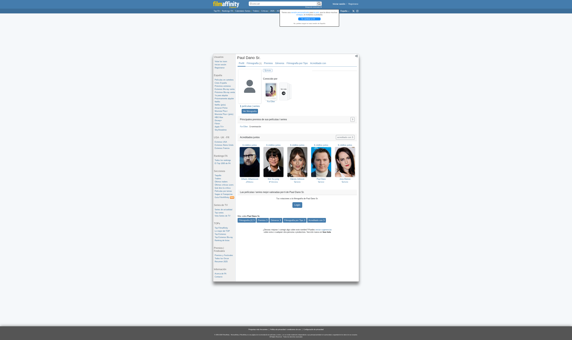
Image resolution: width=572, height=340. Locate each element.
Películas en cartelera (224, 80)
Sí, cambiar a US (308, 19)
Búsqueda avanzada (312, 7)
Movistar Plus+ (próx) (224, 114)
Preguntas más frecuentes (258, 329)
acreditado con (344, 137)
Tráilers (256, 11)
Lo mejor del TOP (222, 231)
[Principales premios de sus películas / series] (352, 119)
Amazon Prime (221, 108)
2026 (279, 11)
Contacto (218, 277)
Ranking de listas (222, 240)
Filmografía (254, 63)
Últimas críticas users (224, 185)
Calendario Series (242, 11)
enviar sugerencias (323, 230)
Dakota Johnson (297, 179)
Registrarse (353, 4)
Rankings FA (227, 11)
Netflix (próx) (220, 105)
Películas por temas (223, 191)
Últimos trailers (221, 182)
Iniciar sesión (220, 64)
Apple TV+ (219, 127)
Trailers (218, 178)
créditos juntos (250, 145)
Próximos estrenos (223, 86)
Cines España (221, 83)
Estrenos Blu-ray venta (224, 89)
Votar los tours (221, 61)
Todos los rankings (223, 160)
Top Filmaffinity (221, 228)
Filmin (217, 123)
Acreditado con (318, 63)
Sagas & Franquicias (224, 194)
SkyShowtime (221, 130)
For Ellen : (250, 126)
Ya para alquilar (221, 95)
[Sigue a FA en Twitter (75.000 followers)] (353, 11)
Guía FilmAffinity (224, 197)
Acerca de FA (220, 274)
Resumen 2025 (221, 261)
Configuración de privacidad (313, 329)
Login (297, 205)
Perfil (241, 63)
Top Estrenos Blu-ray (224, 237)
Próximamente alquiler (224, 98)
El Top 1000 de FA (223, 163)
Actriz (298, 182)
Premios (268, 63)
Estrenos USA (221, 142)
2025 (272, 11)
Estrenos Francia (222, 148)
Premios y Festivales (224, 255)
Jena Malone (344, 179)
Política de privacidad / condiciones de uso (285, 329)
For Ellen (271, 101)
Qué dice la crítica (222, 188)
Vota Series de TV (222, 216)
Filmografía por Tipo (297, 63)
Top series (219, 213)
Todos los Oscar (222, 258)
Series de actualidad (223, 209)
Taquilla (218, 175)
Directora (274, 182)
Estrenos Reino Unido (224, 145)
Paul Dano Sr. (248, 58)
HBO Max (219, 117)
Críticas (264, 11)
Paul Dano (321, 179)
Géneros (279, 63)
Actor (269, 70)
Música (250, 182)
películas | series (250, 106)
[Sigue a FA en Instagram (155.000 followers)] (357, 11)
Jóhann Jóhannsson (249, 179)
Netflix (217, 102)
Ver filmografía (250, 111)
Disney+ (218, 120)
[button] (356, 56)
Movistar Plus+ (221, 111)
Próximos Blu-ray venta (225, 92)
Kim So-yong (273, 179)
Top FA (217, 11)
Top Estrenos (220, 234)
